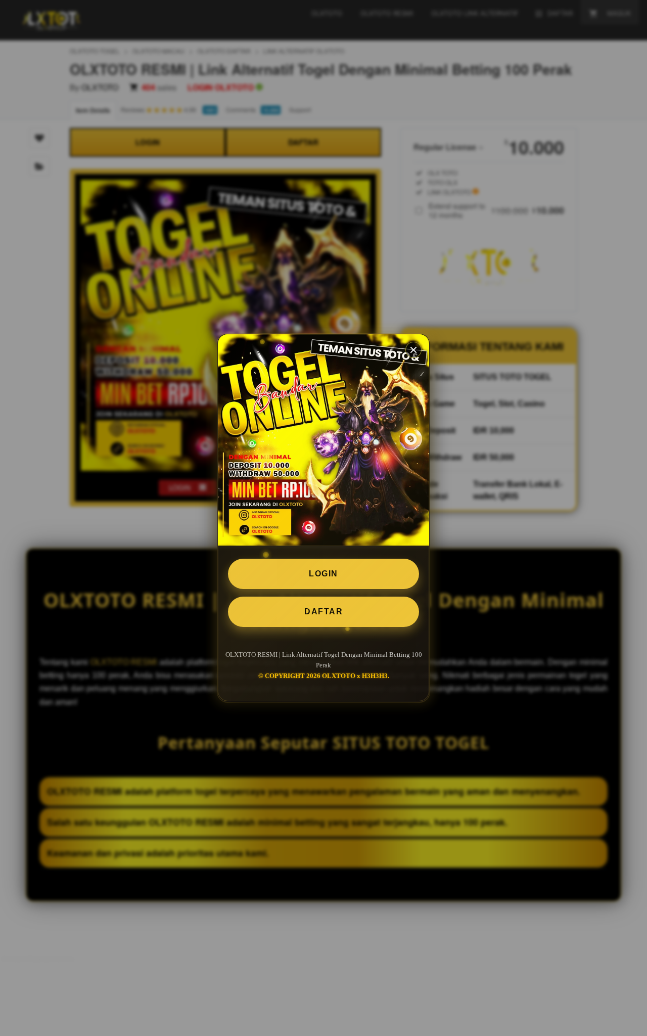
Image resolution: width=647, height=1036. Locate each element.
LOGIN (323, 573)
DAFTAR (323, 611)
